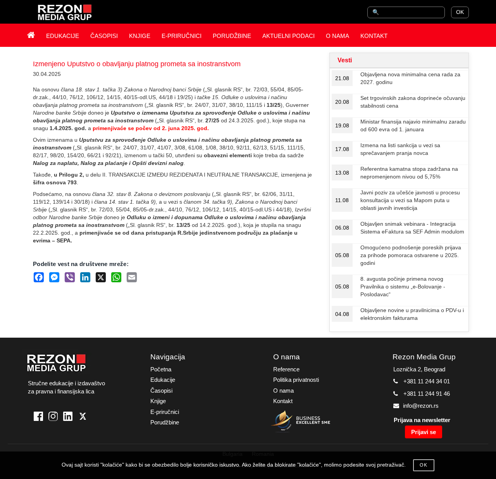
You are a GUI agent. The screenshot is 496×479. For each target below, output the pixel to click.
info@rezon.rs (421, 405)
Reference (286, 369)
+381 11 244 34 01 (426, 381)
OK (460, 12)
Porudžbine (164, 422)
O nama (283, 390)
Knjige (158, 401)
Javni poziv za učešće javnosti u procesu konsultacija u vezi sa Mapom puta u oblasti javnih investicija (410, 200)
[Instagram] (53, 417)
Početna (160, 369)
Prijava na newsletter (422, 420)
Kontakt (283, 401)
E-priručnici (164, 412)
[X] (82, 417)
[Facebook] (38, 417)
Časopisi (161, 390)
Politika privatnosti (296, 379)
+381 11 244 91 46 (426, 393)
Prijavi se (423, 432)
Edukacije (162, 379)
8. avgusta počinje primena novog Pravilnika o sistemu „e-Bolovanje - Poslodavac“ (402, 286)
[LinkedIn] (67, 417)
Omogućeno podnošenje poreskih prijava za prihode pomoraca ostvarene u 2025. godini (410, 255)
